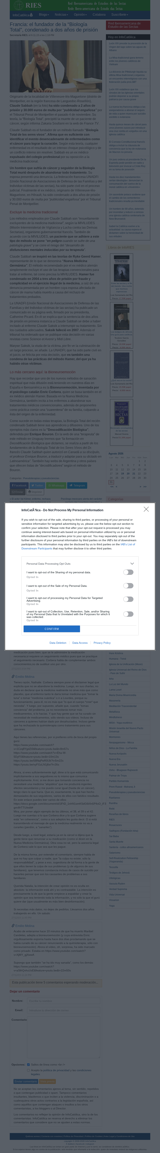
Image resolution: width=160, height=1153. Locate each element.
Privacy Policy (102, 642)
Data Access (80, 642)
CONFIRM (52, 628)
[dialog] (80, 576)
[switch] (128, 572)
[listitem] (80, 564)
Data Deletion (58, 642)
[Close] (147, 510)
